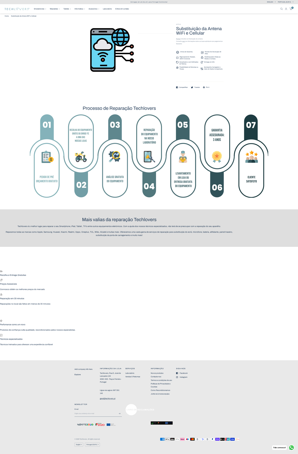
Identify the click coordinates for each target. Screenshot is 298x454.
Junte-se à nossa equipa (160, 394)
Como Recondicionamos (160, 390)
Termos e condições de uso (161, 380)
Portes (178, 39)
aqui (183, 41)
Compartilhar (183, 87)
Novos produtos (157, 373)
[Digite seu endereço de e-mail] (119, 414)
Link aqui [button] (129, 405)
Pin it (207, 87)
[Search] (281, 8)
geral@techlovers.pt (107, 398)
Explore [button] (77, 374)
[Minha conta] (286, 8)
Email (76, 409)
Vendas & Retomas (132, 377)
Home (7, 16)
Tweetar (197, 87)
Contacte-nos (156, 377)
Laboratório (129, 373)
